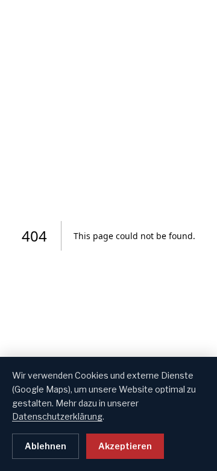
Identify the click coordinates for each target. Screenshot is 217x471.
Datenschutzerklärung (57, 416)
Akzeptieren (125, 446)
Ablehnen (45, 446)
